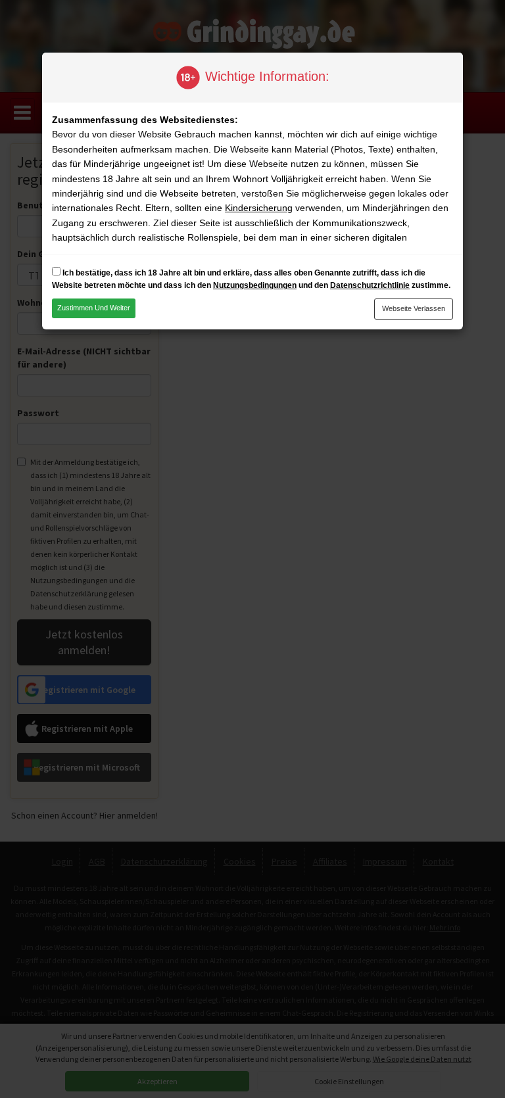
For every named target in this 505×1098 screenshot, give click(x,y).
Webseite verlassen (413, 308)
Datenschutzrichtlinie (370, 285)
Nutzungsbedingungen (255, 285)
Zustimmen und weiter (93, 308)
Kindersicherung (259, 208)
